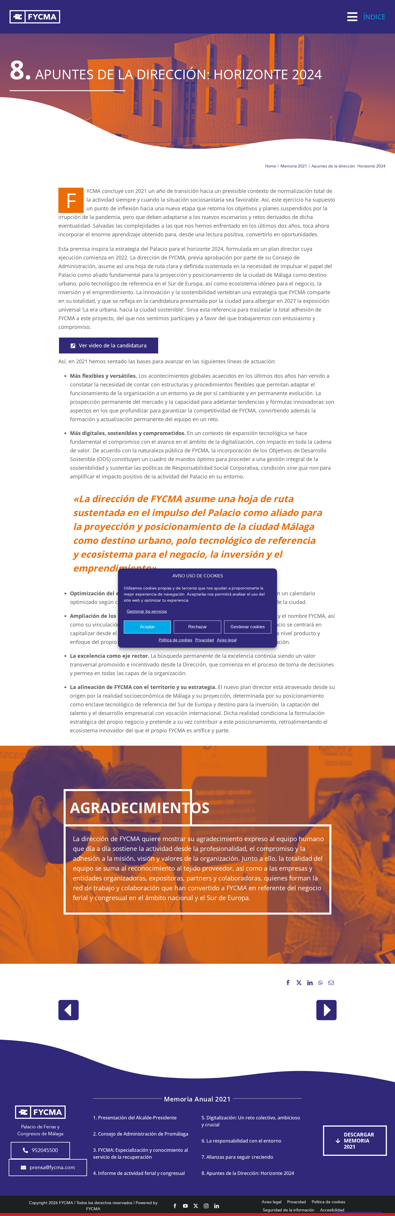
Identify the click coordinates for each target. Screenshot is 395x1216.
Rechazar (197, 626)
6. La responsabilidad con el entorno (241, 1141)
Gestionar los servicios (147, 611)
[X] (299, 983)
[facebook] (175, 1206)
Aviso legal (227, 640)
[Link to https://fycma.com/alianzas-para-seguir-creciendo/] (68, 1010)
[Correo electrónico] (331, 983)
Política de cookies (175, 640)
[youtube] (185, 1206)
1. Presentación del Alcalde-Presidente (135, 1117)
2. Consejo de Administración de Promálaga (140, 1134)
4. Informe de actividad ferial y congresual (139, 1173)
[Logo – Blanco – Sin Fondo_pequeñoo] (35, 12)
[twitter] (195, 1206)
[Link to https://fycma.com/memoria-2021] (326, 1010)
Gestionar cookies (247, 626)
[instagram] (206, 1206)
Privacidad (204, 640)
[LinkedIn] (309, 983)
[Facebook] (288, 983)
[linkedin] (216, 1206)
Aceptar (147, 626)
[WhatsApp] (320, 983)
